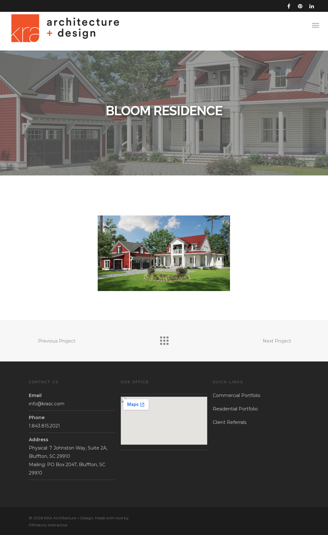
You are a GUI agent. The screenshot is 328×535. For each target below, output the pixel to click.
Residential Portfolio (235, 409)
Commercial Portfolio (236, 395)
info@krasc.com (46, 404)
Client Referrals (229, 422)
